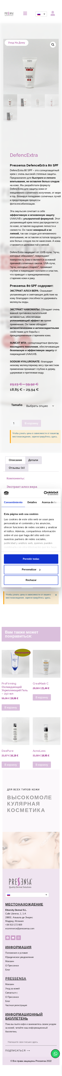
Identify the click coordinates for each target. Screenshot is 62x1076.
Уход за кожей (12, 999)
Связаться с (11, 1003)
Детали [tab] (34, 475)
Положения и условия (16, 963)
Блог (7, 980)
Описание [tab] (15, 475)
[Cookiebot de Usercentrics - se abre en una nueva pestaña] (44, 493)
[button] (53, 45)
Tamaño (16, 419)
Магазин (9, 972)
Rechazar (31, 580)
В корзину (32, 438)
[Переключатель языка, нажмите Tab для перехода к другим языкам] (41, 14)
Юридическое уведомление (19, 968)
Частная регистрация (16, 1016)
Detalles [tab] (32, 502)
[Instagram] (18, 948)
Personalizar (29, 569)
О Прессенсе (11, 976)
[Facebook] (7, 948)
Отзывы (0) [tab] (16, 482)
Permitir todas (31, 558)
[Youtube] (13, 948)
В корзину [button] (13, 595)
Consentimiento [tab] (13, 502)
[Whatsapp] (55, 1054)
